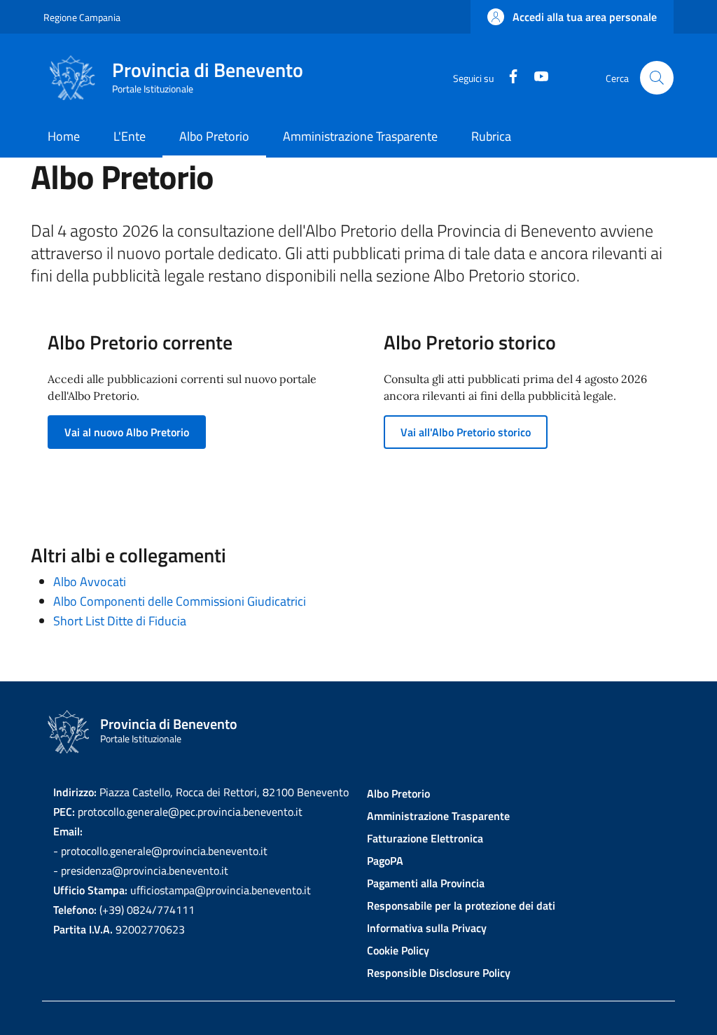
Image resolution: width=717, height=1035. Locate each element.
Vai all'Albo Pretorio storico (466, 432)
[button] (572, 17)
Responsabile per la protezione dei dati (461, 905)
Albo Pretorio (398, 793)
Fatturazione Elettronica (425, 838)
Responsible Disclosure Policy (438, 972)
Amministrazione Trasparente (438, 815)
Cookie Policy (398, 950)
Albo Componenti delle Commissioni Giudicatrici (179, 601)
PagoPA (385, 860)
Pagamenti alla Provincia (426, 883)
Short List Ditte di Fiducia (119, 620)
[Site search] (657, 78)
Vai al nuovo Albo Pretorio (126, 432)
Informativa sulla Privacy (427, 927)
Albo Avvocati (89, 581)
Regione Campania (81, 17)
